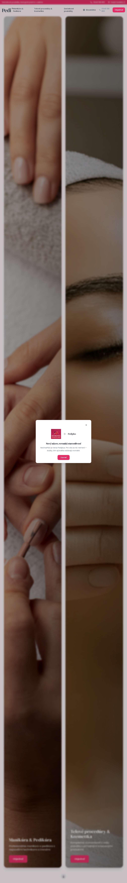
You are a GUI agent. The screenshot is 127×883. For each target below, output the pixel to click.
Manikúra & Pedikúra (18, 9)
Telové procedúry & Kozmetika (43, 9)
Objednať (119, 10)
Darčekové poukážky (69, 9)
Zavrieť (64, 457)
